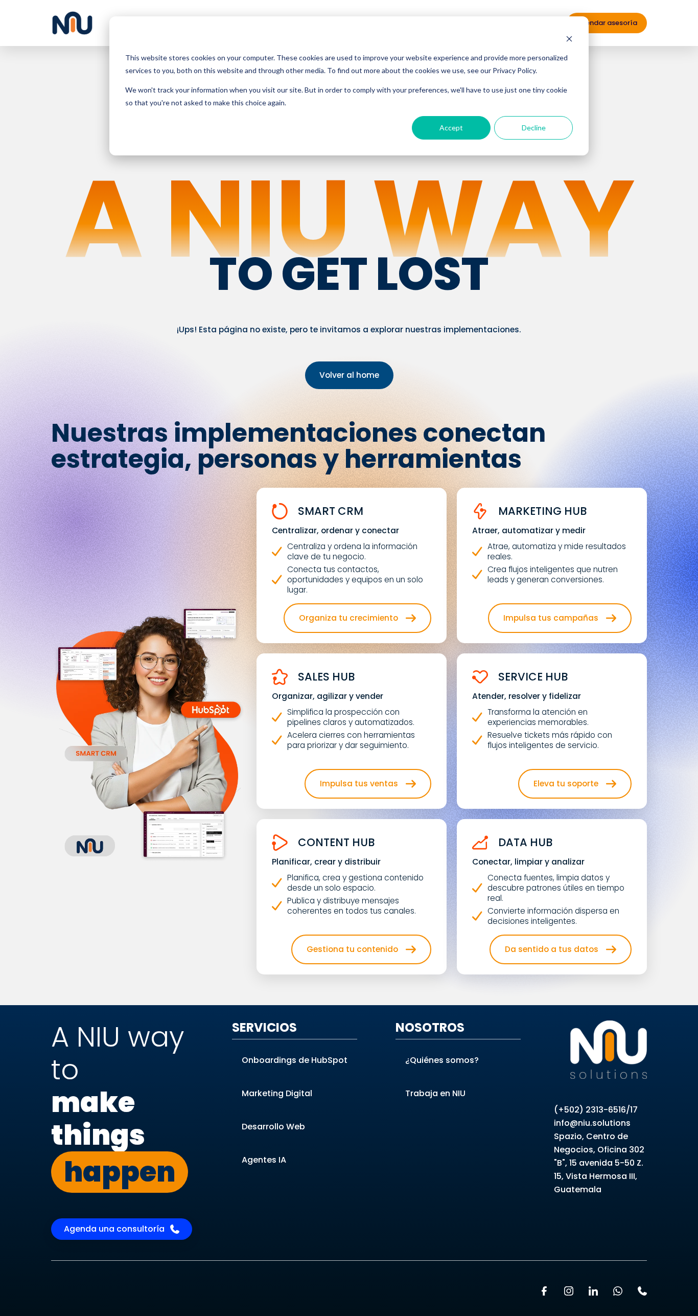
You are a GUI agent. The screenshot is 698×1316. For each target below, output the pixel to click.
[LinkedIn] (593, 1291)
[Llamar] (642, 1291)
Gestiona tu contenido (352, 949)
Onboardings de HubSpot (294, 1060)
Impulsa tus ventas (359, 783)
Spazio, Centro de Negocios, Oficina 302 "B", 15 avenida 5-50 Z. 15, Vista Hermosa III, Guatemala (599, 1162)
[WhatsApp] (617, 1291)
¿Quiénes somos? (442, 1060)
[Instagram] (568, 1291)
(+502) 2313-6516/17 (596, 1110)
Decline (534, 127)
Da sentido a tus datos (551, 949)
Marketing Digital (277, 1093)
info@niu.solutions (592, 1123)
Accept (451, 127)
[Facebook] (544, 1291)
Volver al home (349, 375)
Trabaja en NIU (435, 1093)
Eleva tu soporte (565, 783)
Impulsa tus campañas (550, 617)
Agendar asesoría (606, 23)
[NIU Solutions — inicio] (608, 1049)
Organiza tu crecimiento (348, 617)
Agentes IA (264, 1160)
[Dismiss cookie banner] (569, 38)
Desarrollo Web (273, 1126)
